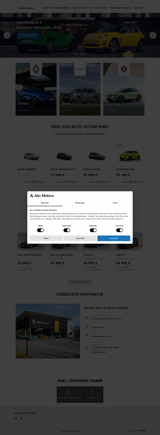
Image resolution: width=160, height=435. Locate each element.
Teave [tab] (115, 203)
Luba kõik (114, 238)
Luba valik (80, 238)
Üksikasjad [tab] (80, 203)
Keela (46, 238)
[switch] (66, 230)
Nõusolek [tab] (45, 203)
